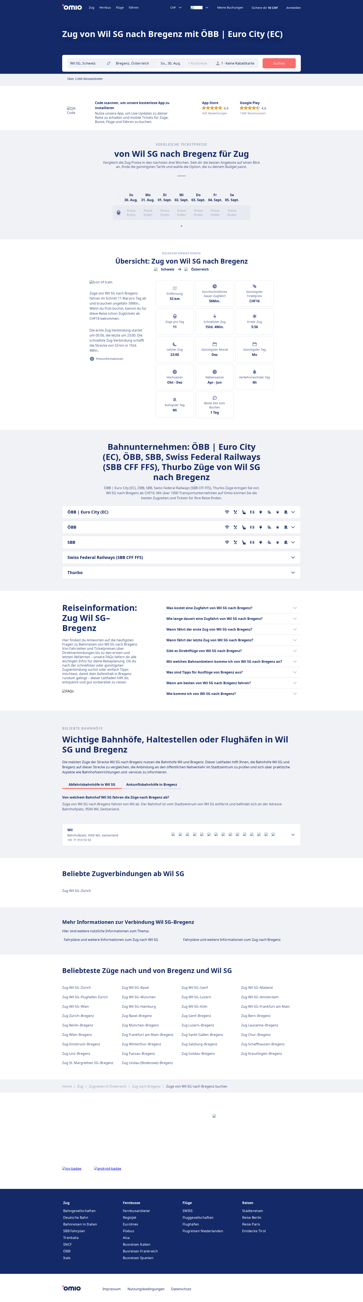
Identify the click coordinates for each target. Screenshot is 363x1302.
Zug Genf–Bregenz (196, 1015)
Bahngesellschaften (79, 1210)
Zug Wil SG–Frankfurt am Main (265, 1006)
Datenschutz (181, 1289)
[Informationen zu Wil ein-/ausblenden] (293, 834)
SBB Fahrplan (74, 1231)
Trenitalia (71, 1237)
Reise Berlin (252, 1217)
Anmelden (293, 7)
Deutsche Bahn (75, 1217)
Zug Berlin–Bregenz (77, 1025)
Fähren (134, 7)
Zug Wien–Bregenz (77, 1034)
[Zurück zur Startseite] (75, 7)
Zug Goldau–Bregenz (198, 1053)
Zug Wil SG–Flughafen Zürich (85, 997)
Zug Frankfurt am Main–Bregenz (148, 1034)
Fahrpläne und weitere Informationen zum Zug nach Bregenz (232, 939)
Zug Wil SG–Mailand (257, 987)
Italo (67, 1258)
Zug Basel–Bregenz (137, 1015)
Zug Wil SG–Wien (75, 1006)
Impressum (112, 1289)
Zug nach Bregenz (146, 1086)
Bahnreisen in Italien (80, 1224)
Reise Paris (251, 1224)
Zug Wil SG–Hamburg (139, 1006)
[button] (172, 63)
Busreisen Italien (136, 1244)
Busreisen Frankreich (140, 1251)
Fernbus (105, 7)
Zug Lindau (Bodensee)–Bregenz (147, 1062)
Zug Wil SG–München (139, 997)
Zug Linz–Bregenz (76, 1053)
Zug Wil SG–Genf (195, 987)
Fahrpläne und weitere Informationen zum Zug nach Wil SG (111, 939)
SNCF (67, 1244)
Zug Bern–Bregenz (256, 1015)
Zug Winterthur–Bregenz (141, 1044)
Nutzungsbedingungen (146, 1289)
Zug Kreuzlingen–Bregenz (261, 1053)
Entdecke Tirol (254, 1231)
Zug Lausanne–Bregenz (259, 1025)
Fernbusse (131, 1202)
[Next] (245, 197)
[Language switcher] (200, 7)
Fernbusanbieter (136, 1210)
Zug (91, 7)
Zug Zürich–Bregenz (78, 1015)
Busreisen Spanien (138, 1258)
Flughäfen (191, 1224)
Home (67, 1086)
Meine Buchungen (230, 7)
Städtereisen (252, 1210)
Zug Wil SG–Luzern (196, 997)
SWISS (188, 1210)
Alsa (126, 1237)
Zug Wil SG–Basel (135, 987)
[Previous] (117, 197)
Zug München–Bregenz (140, 1025)
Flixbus (128, 1231)
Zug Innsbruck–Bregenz (81, 1044)
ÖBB (66, 1251)
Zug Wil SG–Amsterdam (260, 997)
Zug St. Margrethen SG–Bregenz (87, 1062)
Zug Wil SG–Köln (194, 1006)
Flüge (120, 7)
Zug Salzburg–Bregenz (199, 1044)
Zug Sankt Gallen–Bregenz (202, 1034)
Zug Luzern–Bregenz (198, 1025)
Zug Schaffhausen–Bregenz (263, 1044)
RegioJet (129, 1217)
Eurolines (130, 1224)
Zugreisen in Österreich (107, 1086)
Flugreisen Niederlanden (203, 1231)
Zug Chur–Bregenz (256, 1034)
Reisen (247, 1202)
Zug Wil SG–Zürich (76, 890)
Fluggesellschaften (198, 1217)
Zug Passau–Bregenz (138, 1053)
